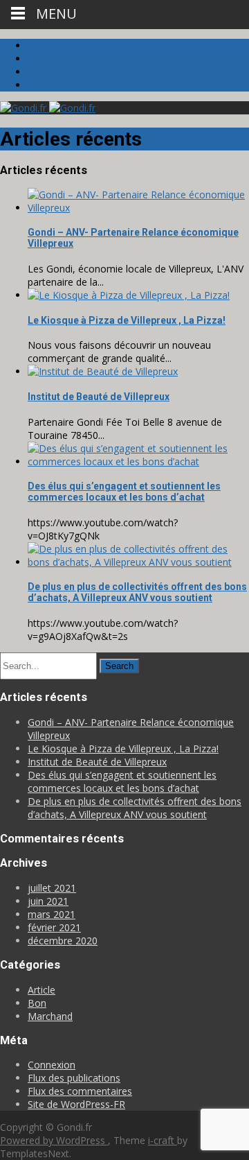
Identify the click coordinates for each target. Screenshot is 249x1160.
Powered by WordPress (54, 1140)
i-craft (162, 1140)
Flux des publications (74, 1077)
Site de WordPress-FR (76, 1104)
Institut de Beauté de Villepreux (98, 396)
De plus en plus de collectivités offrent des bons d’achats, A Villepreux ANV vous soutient (137, 592)
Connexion (51, 1064)
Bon (37, 1003)
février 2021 (54, 927)
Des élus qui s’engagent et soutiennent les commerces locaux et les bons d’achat (124, 492)
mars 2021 (51, 914)
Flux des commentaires (80, 1091)
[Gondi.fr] (47, 107)
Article (41, 989)
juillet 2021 (52, 887)
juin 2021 (48, 901)
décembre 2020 (63, 940)
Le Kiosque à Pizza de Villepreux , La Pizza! (126, 320)
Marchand (50, 1016)
